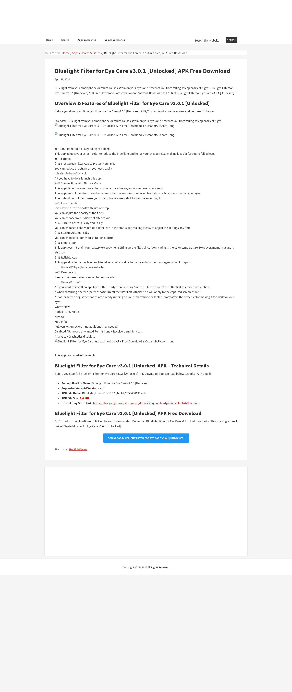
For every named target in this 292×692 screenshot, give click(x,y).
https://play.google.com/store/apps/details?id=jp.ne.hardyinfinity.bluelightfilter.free (146, 403)
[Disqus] (146, 510)
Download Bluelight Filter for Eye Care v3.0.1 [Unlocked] (146, 438)
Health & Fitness (78, 449)
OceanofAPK (141, 18)
